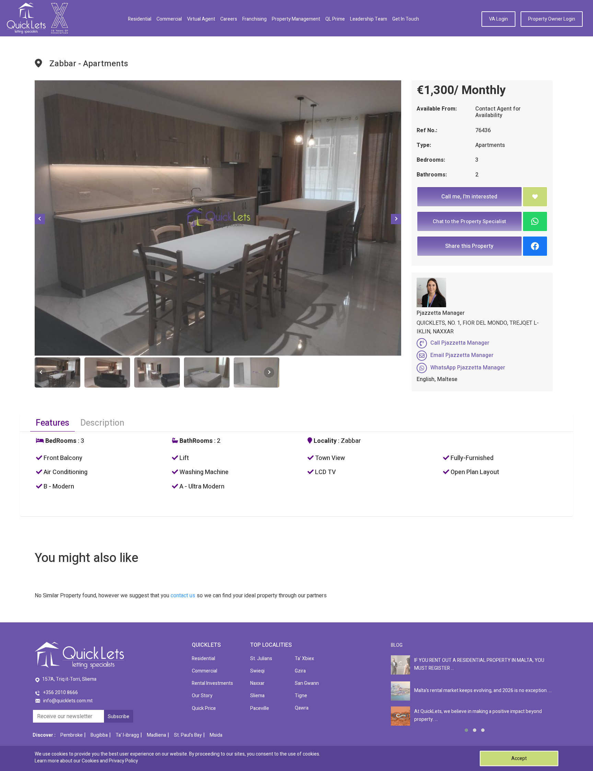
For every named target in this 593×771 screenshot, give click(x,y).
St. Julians (261, 658)
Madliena (156, 735)
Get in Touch (405, 19)
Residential (139, 19)
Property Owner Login (551, 19)
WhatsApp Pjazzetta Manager (467, 368)
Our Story (202, 695)
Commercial (169, 19)
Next (396, 219)
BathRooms (195, 441)
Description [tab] (102, 423)
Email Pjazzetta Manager (461, 355)
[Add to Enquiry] (535, 196)
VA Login (498, 19)
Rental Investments (212, 683)
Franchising (254, 19)
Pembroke (71, 735)
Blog (397, 645)
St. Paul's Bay (188, 735)
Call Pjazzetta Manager (459, 343)
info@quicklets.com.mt (68, 700)
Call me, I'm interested (469, 197)
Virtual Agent (201, 19)
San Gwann (307, 683)
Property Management (296, 19)
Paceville (259, 708)
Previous (40, 219)
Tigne (301, 695)
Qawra (302, 708)
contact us (183, 595)
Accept (519, 758)
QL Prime (335, 19)
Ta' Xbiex (304, 658)
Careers (228, 19)
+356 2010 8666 (60, 692)
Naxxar (257, 683)
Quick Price (204, 708)
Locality (324, 441)
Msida (216, 735)
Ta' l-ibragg (127, 735)
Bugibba (99, 735)
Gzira (300, 671)
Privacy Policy (123, 760)
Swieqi (257, 671)
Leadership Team (368, 19)
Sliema (257, 695)
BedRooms (60, 441)
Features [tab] (52, 423)
